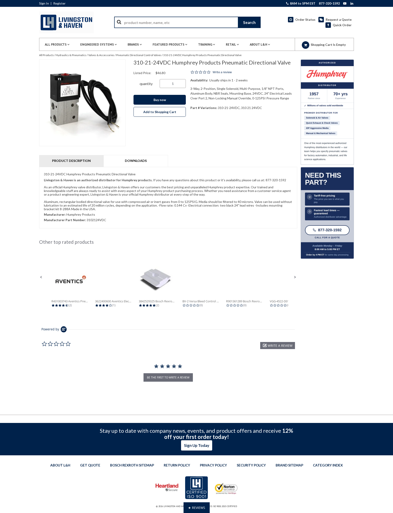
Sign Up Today (196, 445)
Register (59, 3)
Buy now (160, 100)
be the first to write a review (168, 377)
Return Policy (177, 465)
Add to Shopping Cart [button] (159, 112)
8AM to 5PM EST (302, 3)
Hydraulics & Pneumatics (71, 55)
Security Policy (251, 465)
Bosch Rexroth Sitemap (132, 465)
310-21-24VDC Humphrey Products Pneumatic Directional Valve (202, 55)
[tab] (168, 197)
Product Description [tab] (71, 161)
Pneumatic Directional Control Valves (138, 55)
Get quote (90, 465)
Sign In (44, 3)
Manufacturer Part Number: (65, 220)
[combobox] (187, 22)
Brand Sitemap (289, 465)
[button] (41, 277)
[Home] (66, 22)
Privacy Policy (213, 465)
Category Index (328, 465)
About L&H (60, 465)
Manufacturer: (55, 214)
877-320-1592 (329, 3)
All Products (46, 55)
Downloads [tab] (136, 161)
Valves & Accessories (101, 55)
